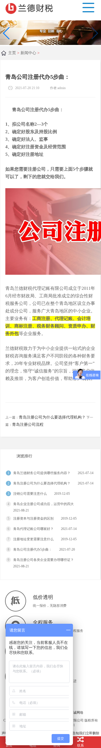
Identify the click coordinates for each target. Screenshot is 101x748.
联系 (80, 745)
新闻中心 (28, 53)
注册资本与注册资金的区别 (33, 518)
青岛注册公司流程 (27, 424)
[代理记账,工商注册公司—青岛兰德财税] (30, 8)
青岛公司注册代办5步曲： (32, 549)
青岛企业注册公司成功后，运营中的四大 (43, 504)
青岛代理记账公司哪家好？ (33, 529)
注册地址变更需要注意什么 (33, 539)
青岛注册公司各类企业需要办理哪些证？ (43, 560)
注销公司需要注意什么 (30, 494)
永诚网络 (76, 712)
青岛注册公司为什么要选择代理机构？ (52, 417)
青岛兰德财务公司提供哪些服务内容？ (41, 473)
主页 (12, 53)
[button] (94, 33)
